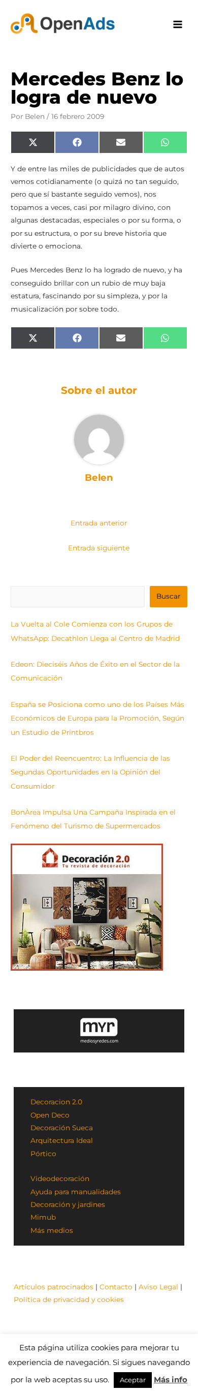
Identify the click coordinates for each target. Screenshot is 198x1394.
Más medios (51, 1230)
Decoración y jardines (67, 1204)
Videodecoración (59, 1178)
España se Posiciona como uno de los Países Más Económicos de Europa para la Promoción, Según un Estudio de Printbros (97, 718)
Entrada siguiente (98, 548)
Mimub (43, 1217)
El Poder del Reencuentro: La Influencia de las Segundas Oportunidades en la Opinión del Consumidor (90, 772)
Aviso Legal (158, 1287)
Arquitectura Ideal (61, 1140)
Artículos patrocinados (53, 1287)
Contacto (116, 1287)
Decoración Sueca (61, 1128)
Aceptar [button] (133, 1380)
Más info (170, 1379)
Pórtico (43, 1154)
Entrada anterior (99, 523)
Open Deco (50, 1115)
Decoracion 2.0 (56, 1102)
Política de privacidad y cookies (69, 1299)
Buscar (168, 596)
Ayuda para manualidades (75, 1192)
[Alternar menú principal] (178, 24)
